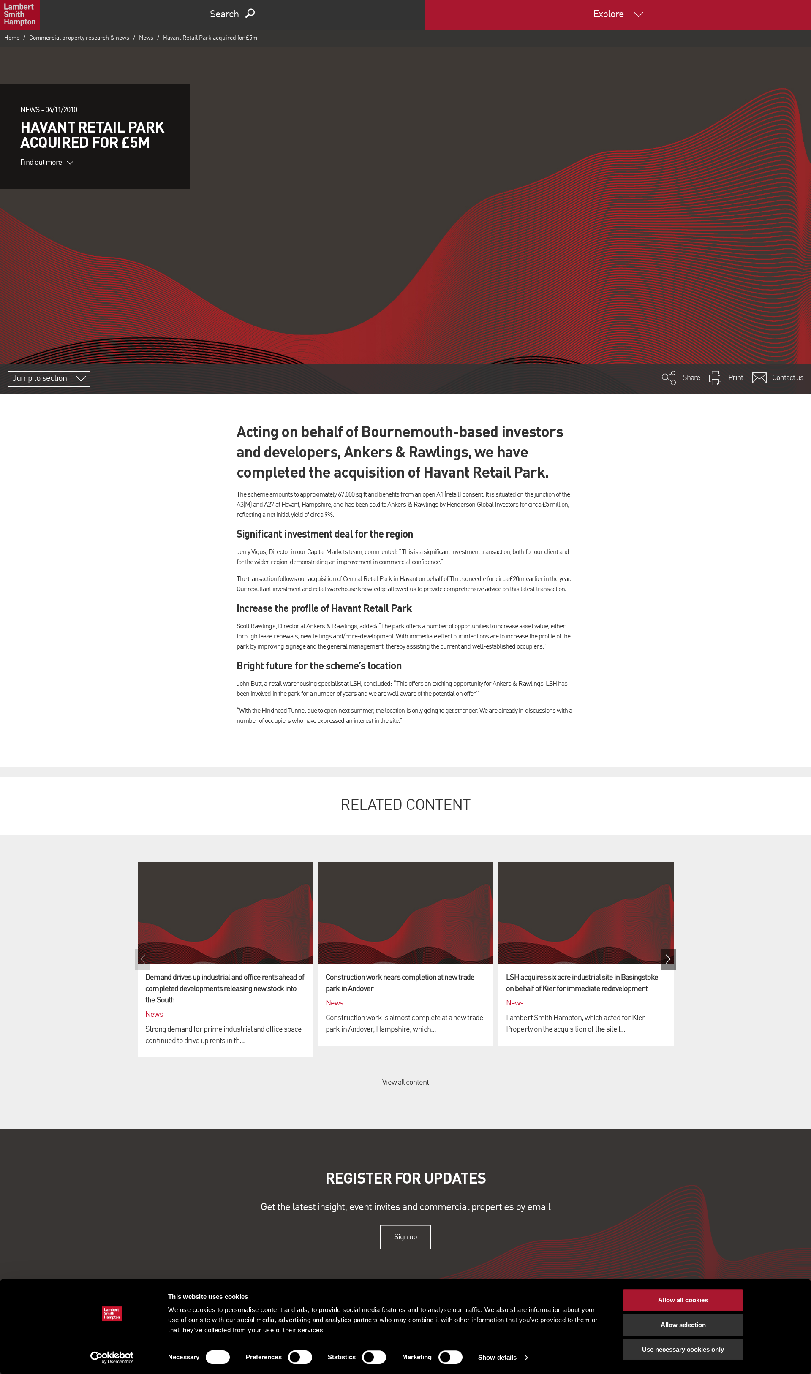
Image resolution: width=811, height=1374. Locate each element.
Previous (142, 959)
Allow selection (683, 1324)
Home (11, 38)
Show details (497, 1357)
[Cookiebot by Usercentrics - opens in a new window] (112, 1357)
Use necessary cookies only (683, 1349)
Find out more (41, 162)
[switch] (300, 1357)
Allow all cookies (683, 1299)
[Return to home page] (20, 15)
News (146, 38)
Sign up (405, 1237)
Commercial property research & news (79, 38)
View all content (405, 1082)
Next (668, 959)
